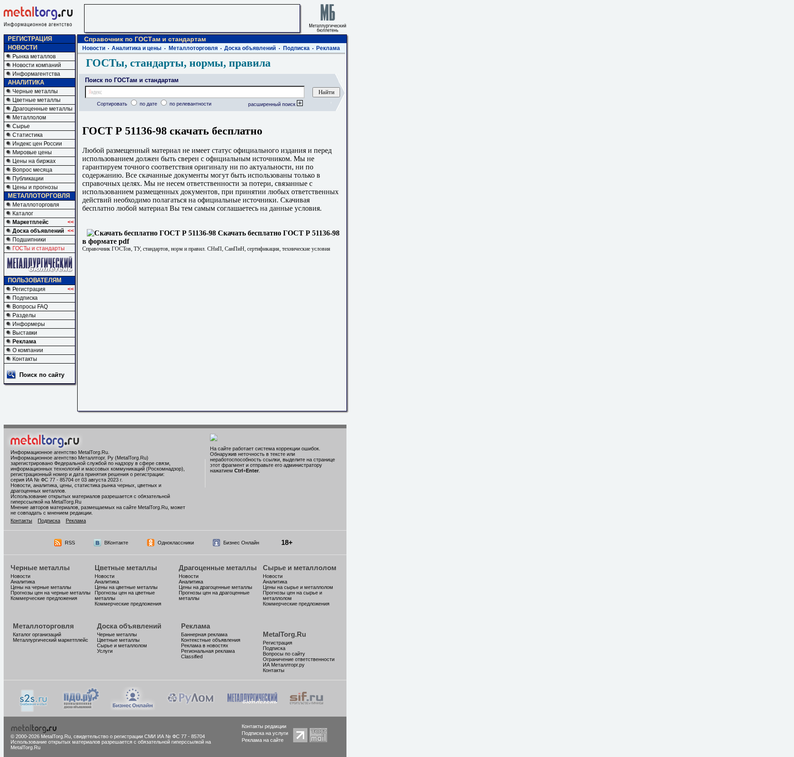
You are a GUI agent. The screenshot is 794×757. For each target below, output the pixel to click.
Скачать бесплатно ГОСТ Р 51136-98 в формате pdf (211, 237)
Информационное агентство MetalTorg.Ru (59, 452)
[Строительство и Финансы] (306, 708)
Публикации (28, 178)
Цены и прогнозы (35, 187)
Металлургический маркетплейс (50, 640)
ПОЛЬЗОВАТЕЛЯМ (35, 280)
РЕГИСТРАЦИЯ (30, 38)
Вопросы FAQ (30, 306)
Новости (93, 48)
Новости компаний (36, 65)
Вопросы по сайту (284, 653)
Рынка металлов (34, 56)
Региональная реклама (208, 651)
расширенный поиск (272, 104)
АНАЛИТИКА (26, 82)
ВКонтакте (116, 542)
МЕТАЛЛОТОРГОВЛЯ (39, 195)
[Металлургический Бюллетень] (252, 708)
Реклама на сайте (263, 740)
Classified (192, 656)
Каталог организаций (37, 634)
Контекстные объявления (210, 640)
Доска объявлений (38, 231)
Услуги (105, 651)
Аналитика (23, 581)
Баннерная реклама (204, 634)
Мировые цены (32, 152)
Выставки (24, 333)
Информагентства (36, 74)
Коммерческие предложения (44, 598)
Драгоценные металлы (42, 109)
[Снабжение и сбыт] (34, 709)
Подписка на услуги (265, 733)
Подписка (25, 298)
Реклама (24, 341)
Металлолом (29, 117)
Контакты (24, 359)
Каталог (22, 213)
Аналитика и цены (136, 48)
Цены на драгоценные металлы (215, 587)
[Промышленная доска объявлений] (81, 708)
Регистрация (28, 289)
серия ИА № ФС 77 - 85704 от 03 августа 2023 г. (67, 479)
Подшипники (29, 239)
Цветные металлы (36, 100)
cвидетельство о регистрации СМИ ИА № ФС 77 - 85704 (139, 736)
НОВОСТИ (22, 47)
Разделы (24, 315)
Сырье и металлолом (299, 568)
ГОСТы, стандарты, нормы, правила (178, 63)
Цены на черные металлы (41, 587)
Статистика (27, 135)
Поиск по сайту (41, 374)
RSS (70, 542)
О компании (27, 350)
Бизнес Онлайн (241, 542)
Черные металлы (35, 91)
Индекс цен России (37, 143)
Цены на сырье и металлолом (298, 587)
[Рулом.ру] (190, 708)
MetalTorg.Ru (284, 634)
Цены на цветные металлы (126, 587)
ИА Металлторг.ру (284, 664)
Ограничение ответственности (299, 659)
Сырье (21, 126)
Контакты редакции (264, 726)
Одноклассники (176, 542)
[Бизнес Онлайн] (132, 708)
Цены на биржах (34, 161)
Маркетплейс (30, 222)
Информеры (28, 324)
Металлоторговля (35, 205)
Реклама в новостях (204, 645)
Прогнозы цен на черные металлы (51, 592)
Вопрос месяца (32, 170)
